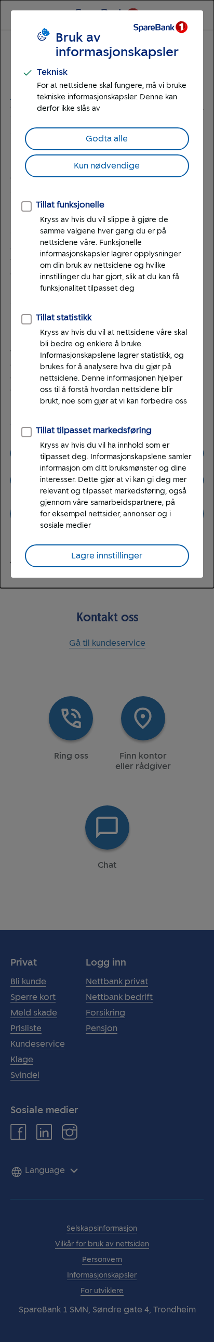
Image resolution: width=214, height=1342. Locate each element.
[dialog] (107, 294)
